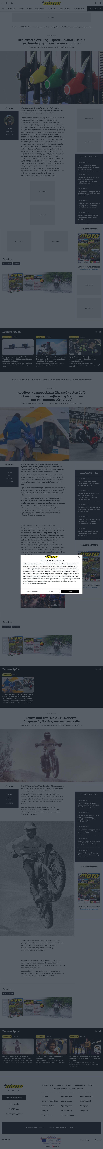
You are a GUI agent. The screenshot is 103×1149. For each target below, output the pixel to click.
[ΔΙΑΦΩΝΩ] (79, 557)
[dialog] (51, 574)
